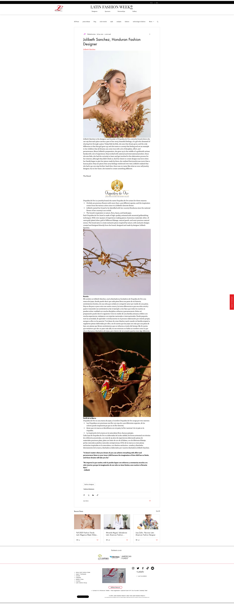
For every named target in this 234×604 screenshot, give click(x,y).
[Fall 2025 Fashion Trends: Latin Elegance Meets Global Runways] (87, 521)
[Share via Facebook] (84, 495)
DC (157, 3)
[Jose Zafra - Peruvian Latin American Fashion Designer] (146, 521)
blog (95, 21)
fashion (127, 21)
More (150, 21)
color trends (103, 21)
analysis (119, 21)
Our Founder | (136, 590)
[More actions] (150, 34)
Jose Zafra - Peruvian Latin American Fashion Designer (145, 534)
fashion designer (89, 484)
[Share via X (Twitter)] (88, 495)
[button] (157, 21)
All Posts (76, 21)
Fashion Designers (89, 489)
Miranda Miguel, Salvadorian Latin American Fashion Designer (116, 534)
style (111, 21)
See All (158, 511)
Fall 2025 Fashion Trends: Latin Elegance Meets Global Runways (86, 534)
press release (86, 21)
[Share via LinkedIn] (93, 495)
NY (151, 3)
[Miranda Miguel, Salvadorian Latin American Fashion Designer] (117, 521)
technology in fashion (139, 21)
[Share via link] (97, 495)
